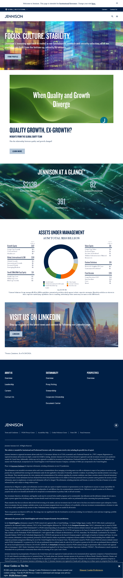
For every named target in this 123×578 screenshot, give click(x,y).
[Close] (119, 568)
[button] (117, 3)
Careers (104, 9)
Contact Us (113, 9)
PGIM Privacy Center (18, 575)
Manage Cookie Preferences (91, 570)
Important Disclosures (17, 466)
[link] (116, 425)
